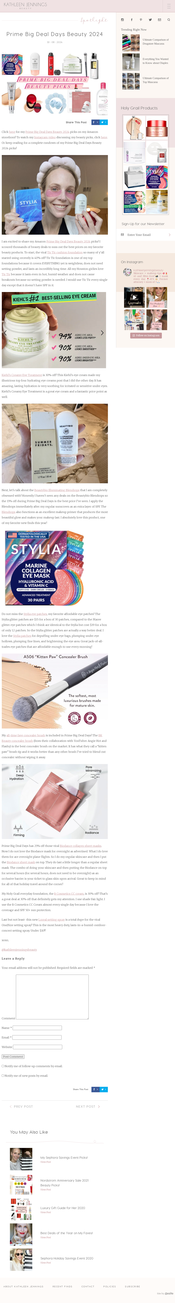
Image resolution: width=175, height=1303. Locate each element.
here (12, 132)
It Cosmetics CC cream (69, 893)
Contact (88, 1286)
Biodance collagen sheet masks (80, 846)
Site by (161, 1293)
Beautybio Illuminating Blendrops (56, 490)
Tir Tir (6, 274)
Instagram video (45, 137)
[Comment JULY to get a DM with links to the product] (134, 319)
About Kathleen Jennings (23, 1286)
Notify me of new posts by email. (26, 1075)
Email (7, 1037)
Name (7, 1028)
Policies (109, 1286)
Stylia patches (22, 635)
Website (7, 1047)
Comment (8, 1018)
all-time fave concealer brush (25, 735)
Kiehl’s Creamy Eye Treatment (22, 375)
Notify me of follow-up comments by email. (34, 1066)
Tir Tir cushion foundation (65, 252)
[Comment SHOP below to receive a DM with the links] (156, 319)
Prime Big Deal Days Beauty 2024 (47, 132)
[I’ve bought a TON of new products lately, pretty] (156, 297)
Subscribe (132, 1286)
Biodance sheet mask (21, 862)
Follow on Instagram (147, 335)
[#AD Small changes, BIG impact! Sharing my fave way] (134, 297)
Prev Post (23, 1106)
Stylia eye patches (35, 614)
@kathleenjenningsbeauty (19, 949)
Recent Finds (63, 1286)
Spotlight (94, 19)
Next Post (86, 1106)
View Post (46, 1161)
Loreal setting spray (51, 919)
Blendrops (8, 512)
